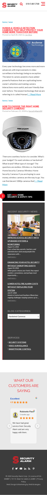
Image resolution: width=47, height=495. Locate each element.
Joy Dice (28, 35)
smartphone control (20, 349)
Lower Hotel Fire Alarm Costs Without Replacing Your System (23, 287)
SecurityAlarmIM (35, 111)
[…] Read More (34, 94)
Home (4, 22)
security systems (17, 342)
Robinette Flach (27, 411)
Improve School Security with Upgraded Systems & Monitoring (23, 241)
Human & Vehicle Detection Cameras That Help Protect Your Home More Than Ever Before (22, 30)
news (11, 22)
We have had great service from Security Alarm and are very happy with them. (22, 428)
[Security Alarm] (10, 5)
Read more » (12, 257)
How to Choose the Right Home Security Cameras (20, 107)
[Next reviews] (37, 426)
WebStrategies (34, 484)
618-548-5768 (32, 3)
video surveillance (18, 346)
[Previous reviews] (9, 426)
